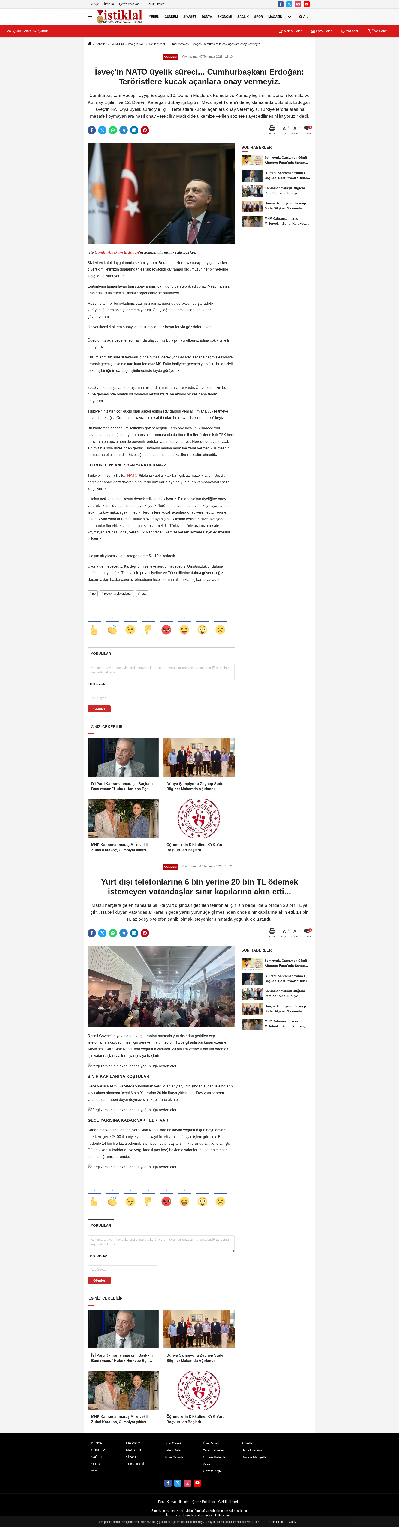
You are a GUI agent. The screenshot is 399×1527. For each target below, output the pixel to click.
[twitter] (289, 4)
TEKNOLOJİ (135, 1464)
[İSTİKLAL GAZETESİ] (119, 16)
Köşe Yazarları (175, 1457)
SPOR (258, 16)
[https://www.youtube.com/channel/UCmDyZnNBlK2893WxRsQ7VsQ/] (307, 4)
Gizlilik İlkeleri (155, 4)
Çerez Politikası (129, 4)
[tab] (101, 654)
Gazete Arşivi (212, 1471)
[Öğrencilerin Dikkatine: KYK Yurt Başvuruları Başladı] (198, 818)
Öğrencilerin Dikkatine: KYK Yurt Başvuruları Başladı (195, 847)
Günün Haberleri (215, 1457)
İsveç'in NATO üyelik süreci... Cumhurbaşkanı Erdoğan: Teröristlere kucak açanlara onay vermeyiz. (194, 44)
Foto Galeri (323, 31)
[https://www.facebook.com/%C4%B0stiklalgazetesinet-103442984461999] (281, 4)
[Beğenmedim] (148, 622)
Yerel (154, 16)
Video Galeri (292, 31)
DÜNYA (207, 16)
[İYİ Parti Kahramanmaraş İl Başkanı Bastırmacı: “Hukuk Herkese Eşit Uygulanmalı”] (123, 757)
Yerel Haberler (213, 1450)
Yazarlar (351, 31)
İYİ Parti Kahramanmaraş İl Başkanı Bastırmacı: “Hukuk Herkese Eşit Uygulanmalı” (122, 787)
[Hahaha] (184, 622)
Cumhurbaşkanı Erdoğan (117, 252)
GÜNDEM (171, 16)
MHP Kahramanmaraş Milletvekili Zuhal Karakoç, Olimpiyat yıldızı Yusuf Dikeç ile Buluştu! (119, 848)
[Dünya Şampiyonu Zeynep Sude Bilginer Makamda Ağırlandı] (198, 757)
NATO (132, 475)
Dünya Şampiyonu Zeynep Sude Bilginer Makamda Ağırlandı (194, 786)
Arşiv (206, 1464)
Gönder (99, 709)
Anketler (248, 1443)
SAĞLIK (243, 16)
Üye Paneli (379, 31)
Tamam (291, 1522)
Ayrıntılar (276, 1522)
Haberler (100, 44)
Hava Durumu (252, 1450)
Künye (94, 4)
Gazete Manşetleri (255, 1457)
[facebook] (92, 130)
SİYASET (189, 16)
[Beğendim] (94, 622)
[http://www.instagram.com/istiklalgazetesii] (298, 4)
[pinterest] (145, 130)
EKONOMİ (225, 16)
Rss (161, 1501)
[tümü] (289, 17)
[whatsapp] (113, 130)
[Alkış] (112, 622)
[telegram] (123, 130)
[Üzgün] (220, 622)
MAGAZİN (275, 16)
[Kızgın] (166, 622)
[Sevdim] (130, 622)
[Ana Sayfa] (89, 44)
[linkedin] (134, 130)
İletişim (109, 4)
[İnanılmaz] (202, 622)
